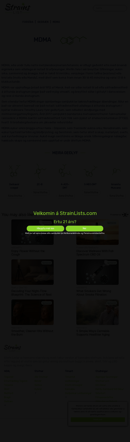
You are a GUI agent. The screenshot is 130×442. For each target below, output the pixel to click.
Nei (84, 228)
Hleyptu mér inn (45, 228)
